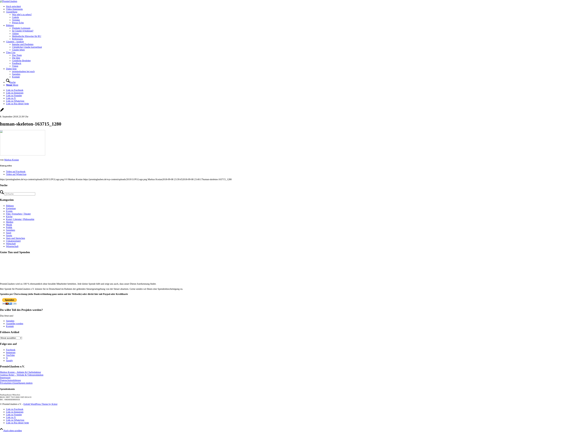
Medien (9, 222)
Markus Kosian (11, 160)
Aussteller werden (14, 323)
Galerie (15, 17)
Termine (16, 20)
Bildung (10, 205)
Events (9, 211)
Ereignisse (11, 208)
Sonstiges (10, 230)
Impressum (5, 377)
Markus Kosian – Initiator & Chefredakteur (20, 372)
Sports (9, 235)
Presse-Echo (18, 22)
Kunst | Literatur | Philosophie (20, 219)
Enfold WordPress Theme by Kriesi (40, 404)
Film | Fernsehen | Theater (18, 214)
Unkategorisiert (13, 241)
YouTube (10, 355)
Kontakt (10, 326)
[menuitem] (292, 6)
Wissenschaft (12, 246)
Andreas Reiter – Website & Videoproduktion (21, 375)
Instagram (10, 352)
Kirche (9, 216)
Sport (8, 233)
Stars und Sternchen (15, 238)
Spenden (10, 321)
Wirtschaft (11, 243)
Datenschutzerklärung (10, 380)
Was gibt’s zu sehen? (22, 14)
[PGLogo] (8, 1)
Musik (9, 224)
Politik (9, 227)
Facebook (10, 349)
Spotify (9, 360)
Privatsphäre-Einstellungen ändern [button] (16, 383)
